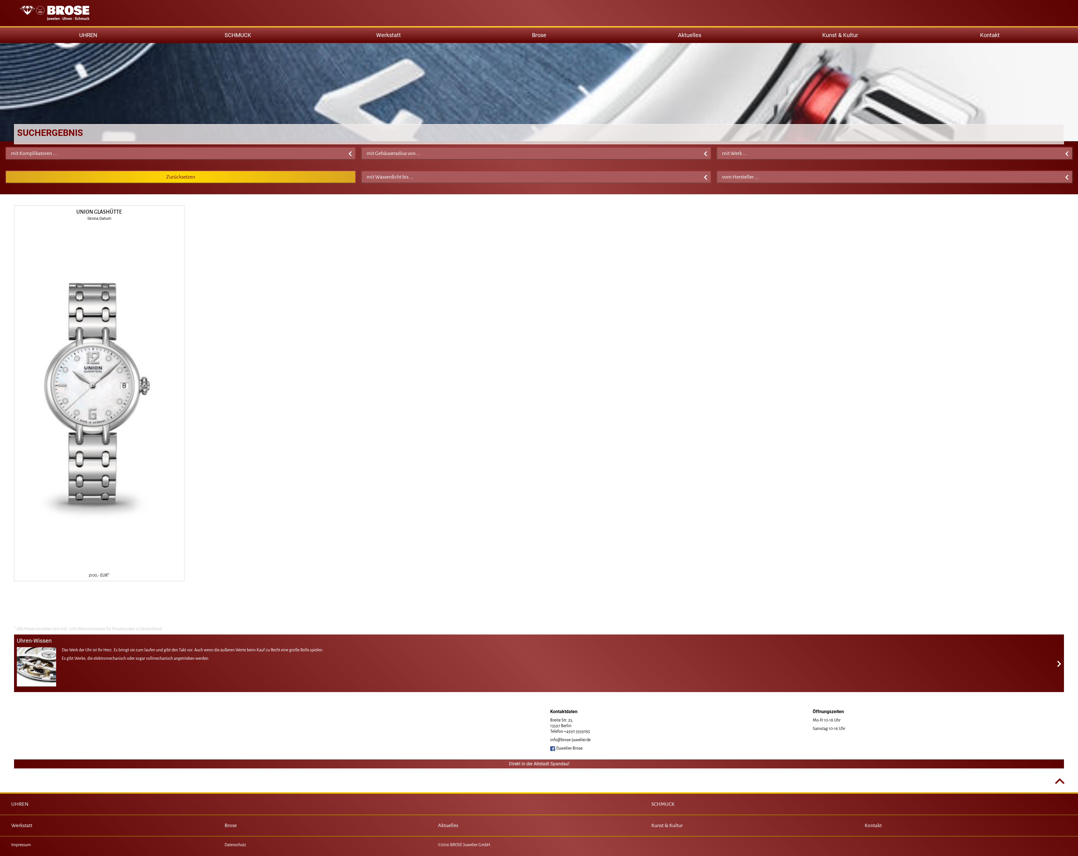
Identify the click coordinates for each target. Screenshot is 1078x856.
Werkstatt (388, 35)
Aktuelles (689, 35)
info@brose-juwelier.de (570, 740)
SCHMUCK (663, 804)
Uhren (88, 35)
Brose (539, 35)
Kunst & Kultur (840, 35)
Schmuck (238, 35)
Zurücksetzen (180, 177)
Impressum (21, 845)
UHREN (20, 804)
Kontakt (990, 35)
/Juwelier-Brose (569, 748)
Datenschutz (235, 845)
